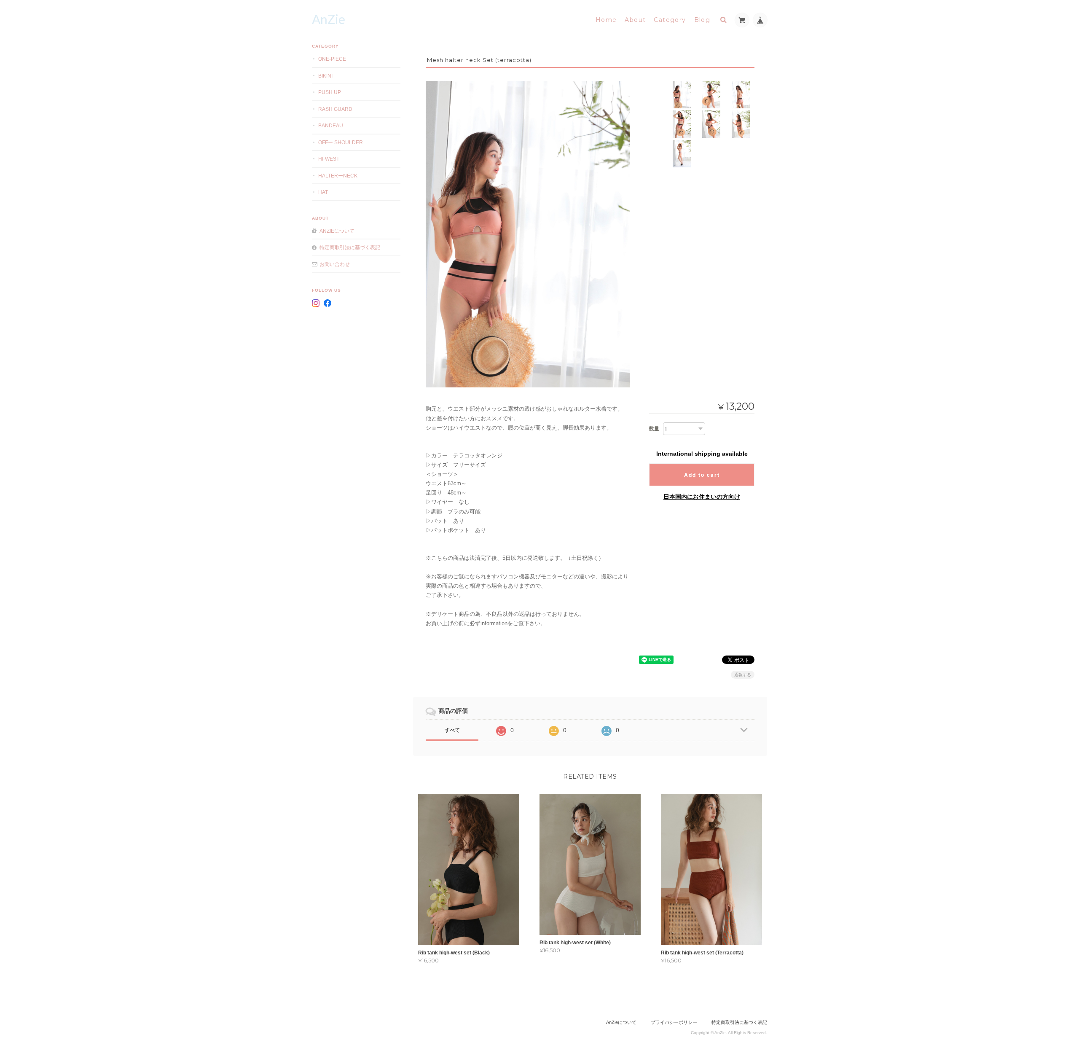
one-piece (332, 59)
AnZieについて (336, 231)
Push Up (329, 92)
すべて (452, 730)
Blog (702, 20)
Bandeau (330, 125)
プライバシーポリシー (674, 1022)
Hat (323, 192)
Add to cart (702, 474)
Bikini (325, 75)
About (635, 20)
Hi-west (328, 158)
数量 (654, 429)
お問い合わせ (334, 264)
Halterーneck (337, 175)
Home (606, 20)
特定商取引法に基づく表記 (349, 247)
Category (670, 20)
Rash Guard (335, 109)
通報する (742, 674)
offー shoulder (340, 142)
